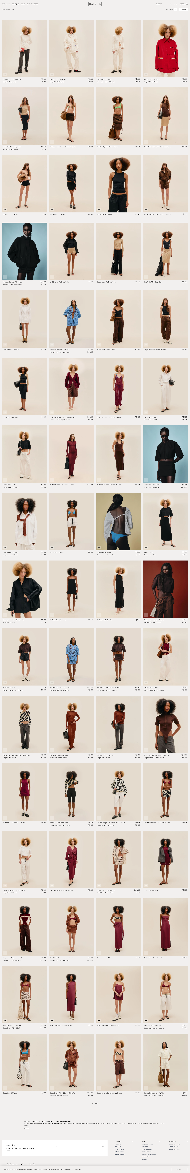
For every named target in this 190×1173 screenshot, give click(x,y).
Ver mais (26, 1128)
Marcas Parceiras (119, 1149)
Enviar (102, 1146)
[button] (44, 48)
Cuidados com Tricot (174, 1149)
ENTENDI (179, 1169)
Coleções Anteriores (29, 4)
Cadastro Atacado (119, 1151)
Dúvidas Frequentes (147, 1151)
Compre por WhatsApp (147, 1144)
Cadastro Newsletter (120, 1154)
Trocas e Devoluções (147, 1149)
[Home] (95, 4)
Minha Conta (145, 1146)
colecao (8, 9)
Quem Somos (118, 1144)
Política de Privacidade (73, 1169)
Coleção (15, 4)
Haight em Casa (146, 1156)
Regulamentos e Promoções (27, 1164)
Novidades (6, 4)
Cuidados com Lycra (174, 1146)
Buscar (159, 4)
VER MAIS (95, 1103)
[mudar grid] (175, 9)
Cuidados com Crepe (174, 1144)
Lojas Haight (118, 1146)
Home (3, 9)
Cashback (144, 1159)
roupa (12, 9)
